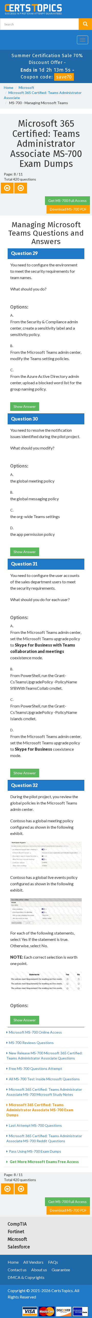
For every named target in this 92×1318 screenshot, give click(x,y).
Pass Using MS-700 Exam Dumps (35, 1151)
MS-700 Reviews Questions (31, 1042)
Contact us (17, 1269)
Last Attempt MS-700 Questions (35, 1125)
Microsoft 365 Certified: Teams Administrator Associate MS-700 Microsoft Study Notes (44, 1092)
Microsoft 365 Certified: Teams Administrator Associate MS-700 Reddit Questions (44, 1138)
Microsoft (26, 87)
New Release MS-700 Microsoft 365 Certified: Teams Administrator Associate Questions (44, 1055)
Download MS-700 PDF (68, 209)
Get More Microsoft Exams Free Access (44, 1162)
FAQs (53, 1262)
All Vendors (33, 1262)
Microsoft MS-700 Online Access (35, 1032)
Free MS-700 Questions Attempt (35, 1068)
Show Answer (25, 406)
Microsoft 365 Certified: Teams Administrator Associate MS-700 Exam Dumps (39, 1110)
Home (8, 87)
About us (39, 1269)
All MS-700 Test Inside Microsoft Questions (44, 1079)
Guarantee (61, 1269)
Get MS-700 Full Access (67, 200)
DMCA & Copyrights (26, 1277)
